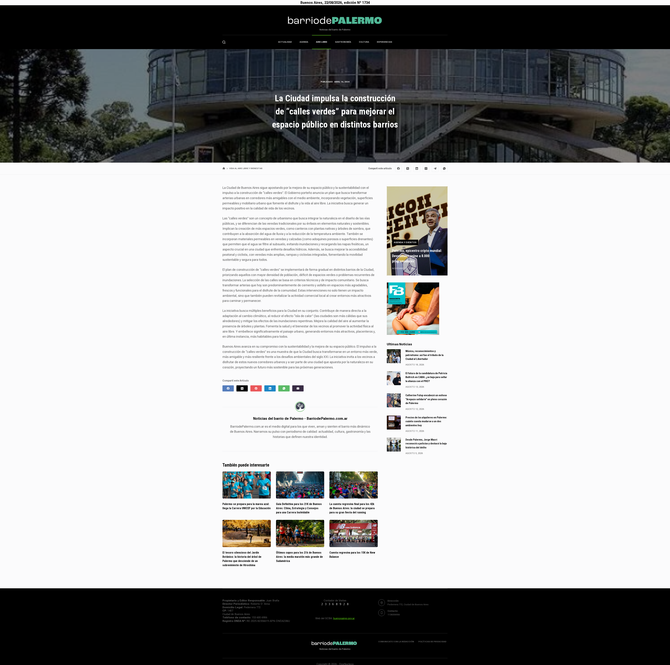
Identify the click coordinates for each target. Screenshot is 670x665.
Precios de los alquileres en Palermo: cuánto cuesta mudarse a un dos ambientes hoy (426, 421)
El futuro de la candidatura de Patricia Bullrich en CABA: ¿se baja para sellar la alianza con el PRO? (426, 377)
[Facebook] (398, 168)
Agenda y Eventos (405, 242)
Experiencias (384, 42)
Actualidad (285, 42)
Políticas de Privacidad (432, 641)
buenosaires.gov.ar (344, 618)
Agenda (304, 42)
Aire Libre (321, 42)
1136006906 (394, 614)
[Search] (223, 42)
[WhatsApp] (444, 168)
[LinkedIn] (417, 168)
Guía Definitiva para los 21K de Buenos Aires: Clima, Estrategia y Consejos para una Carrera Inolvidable (299, 508)
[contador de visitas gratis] (335, 604)
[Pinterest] (256, 388)
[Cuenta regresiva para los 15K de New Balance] (353, 533)
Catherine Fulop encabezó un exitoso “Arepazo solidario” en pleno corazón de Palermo (426, 399)
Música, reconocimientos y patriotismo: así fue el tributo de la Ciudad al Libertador (424, 355)
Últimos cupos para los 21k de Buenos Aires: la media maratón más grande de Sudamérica (299, 557)
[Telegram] (435, 168)
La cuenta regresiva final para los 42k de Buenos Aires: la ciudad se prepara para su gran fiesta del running (352, 508)
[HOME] (223, 168)
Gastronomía (343, 42)
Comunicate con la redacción (396, 641)
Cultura (364, 42)
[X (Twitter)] (407, 168)
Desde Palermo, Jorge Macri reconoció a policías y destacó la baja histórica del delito (426, 443)
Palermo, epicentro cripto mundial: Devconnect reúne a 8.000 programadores (417, 255)
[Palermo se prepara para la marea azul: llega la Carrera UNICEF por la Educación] (246, 485)
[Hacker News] (426, 168)
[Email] (298, 388)
